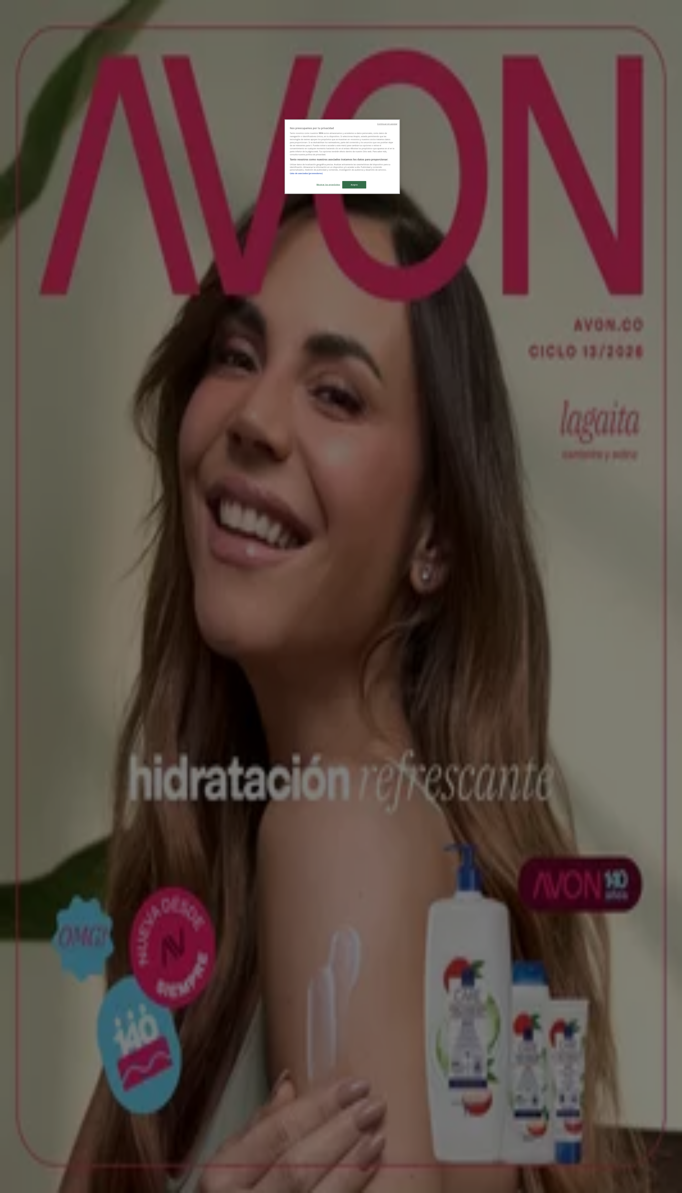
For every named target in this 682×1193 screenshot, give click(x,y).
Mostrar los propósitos (328, 184)
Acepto (354, 184)
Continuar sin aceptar (387, 124)
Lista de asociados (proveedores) (306, 173)
